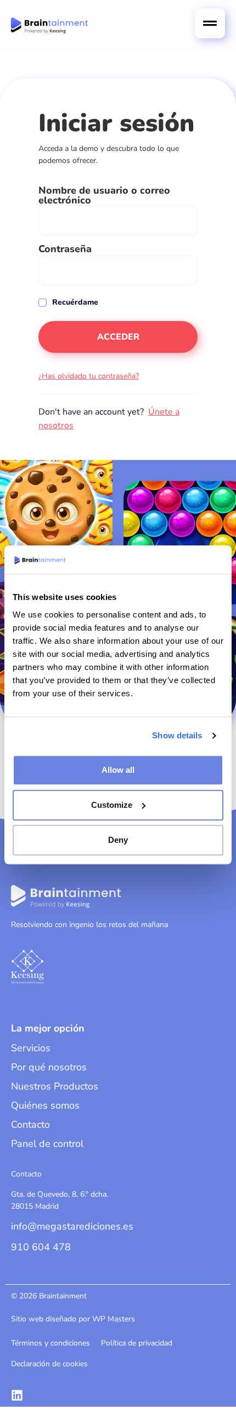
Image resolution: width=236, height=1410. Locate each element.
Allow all (118, 769)
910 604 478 (41, 1247)
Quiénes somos (45, 1105)
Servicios (30, 1047)
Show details (177, 736)
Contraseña (65, 249)
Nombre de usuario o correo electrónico (104, 195)
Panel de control (47, 1143)
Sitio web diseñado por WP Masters (73, 1319)
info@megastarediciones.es (72, 1226)
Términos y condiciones (50, 1343)
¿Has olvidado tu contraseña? (88, 376)
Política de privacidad (136, 1343)
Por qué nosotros (49, 1067)
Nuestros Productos (54, 1086)
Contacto (30, 1124)
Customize (111, 804)
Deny (118, 839)
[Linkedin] (17, 1395)
